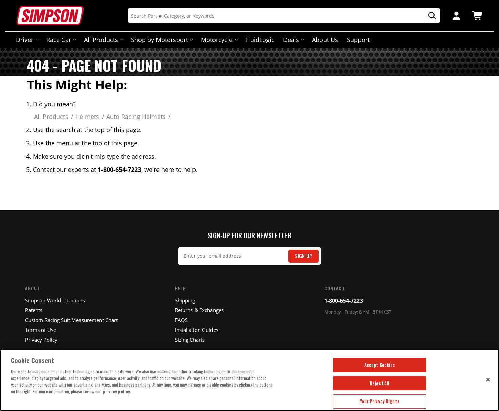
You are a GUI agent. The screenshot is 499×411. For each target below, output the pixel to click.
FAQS (181, 320)
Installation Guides (196, 329)
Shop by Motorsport (159, 40)
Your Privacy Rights (379, 401)
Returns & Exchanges (199, 310)
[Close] (488, 379)
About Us (325, 40)
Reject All (379, 383)
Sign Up (303, 256)
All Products (101, 40)
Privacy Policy (41, 339)
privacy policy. (117, 391)
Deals (291, 40)
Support (358, 40)
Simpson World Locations (55, 300)
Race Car (58, 40)
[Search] (430, 15)
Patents (33, 310)
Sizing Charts (190, 339)
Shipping (185, 300)
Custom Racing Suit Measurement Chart (71, 320)
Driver (24, 40)
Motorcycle (217, 40)
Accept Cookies (379, 364)
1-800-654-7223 (343, 300)
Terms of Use (40, 329)
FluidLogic (259, 40)
